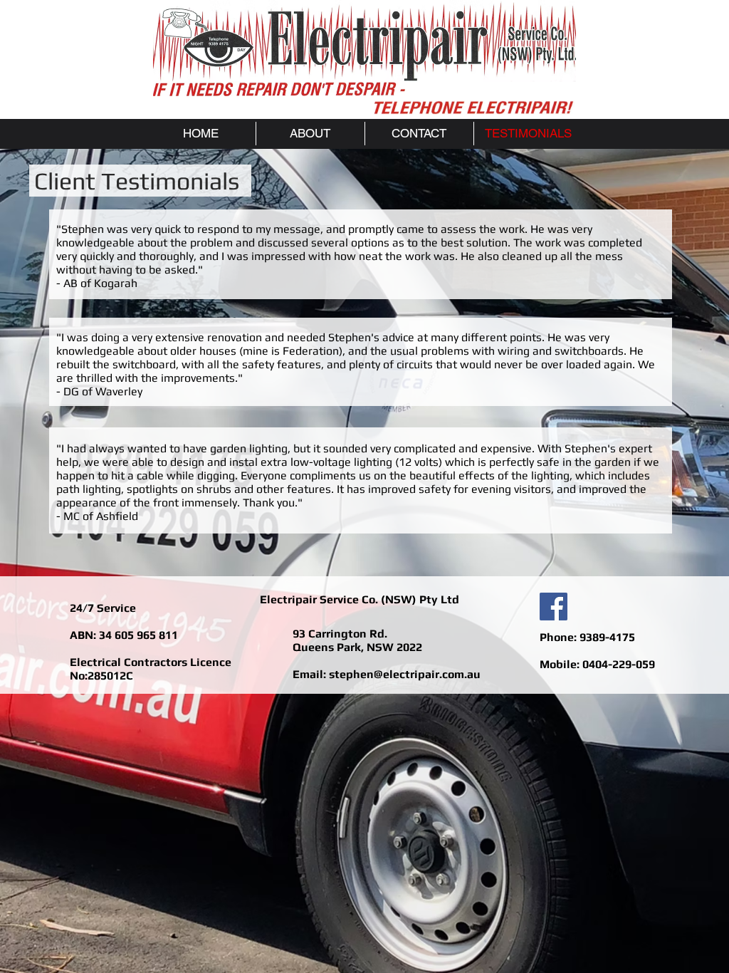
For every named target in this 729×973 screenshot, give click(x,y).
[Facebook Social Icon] (553, 606)
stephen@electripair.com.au (405, 674)
